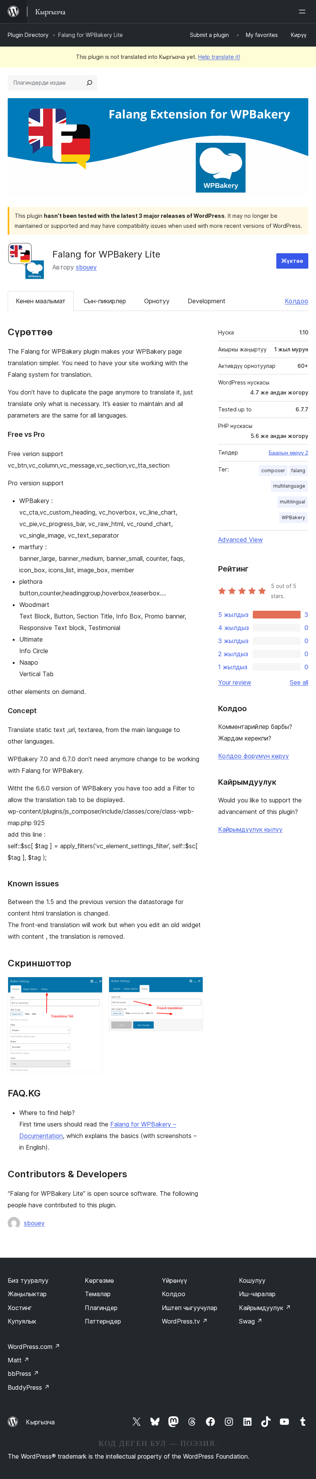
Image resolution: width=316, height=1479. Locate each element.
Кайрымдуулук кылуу (250, 829)
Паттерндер (103, 1321)
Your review (234, 682)
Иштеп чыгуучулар (189, 1308)
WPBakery (293, 517)
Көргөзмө (99, 1280)
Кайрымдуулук (265, 1308)
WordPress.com (34, 1346)
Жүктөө (292, 260)
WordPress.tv (185, 1321)
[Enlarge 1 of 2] (92, 987)
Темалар (98, 1294)
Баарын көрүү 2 (288, 453)
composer (273, 470)
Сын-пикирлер (105, 301)
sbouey (86, 267)
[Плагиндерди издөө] (89, 82)
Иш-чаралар (257, 1294)
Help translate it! (219, 56)
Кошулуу (252, 1280)
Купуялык (22, 1321)
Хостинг (20, 1308)
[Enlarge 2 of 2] (193, 987)
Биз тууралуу (28, 1280)
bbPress (23, 1373)
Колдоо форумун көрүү (253, 756)
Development (206, 301)
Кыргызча (40, 1422)
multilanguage (289, 486)
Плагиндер (101, 1308)
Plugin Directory (28, 35)
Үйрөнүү (174, 1280)
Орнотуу (157, 301)
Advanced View (240, 539)
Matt (18, 1360)
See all (299, 682)
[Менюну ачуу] (303, 11)
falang (298, 470)
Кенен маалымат (41, 301)
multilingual (292, 502)
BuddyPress (29, 1387)
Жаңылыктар (27, 1294)
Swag (250, 1321)
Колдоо (296, 301)
